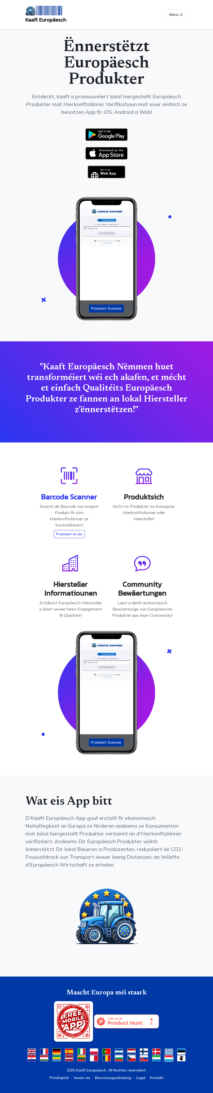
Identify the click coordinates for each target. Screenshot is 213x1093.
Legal (140, 1077)
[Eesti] (181, 1051)
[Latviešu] (69, 1057)
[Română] (106, 1057)
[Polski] (94, 1051)
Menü (174, 14)
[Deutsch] (56, 1051)
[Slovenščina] (156, 1057)
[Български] (119, 1057)
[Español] (69, 1051)
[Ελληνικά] (169, 1051)
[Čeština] (131, 1057)
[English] (32, 1051)
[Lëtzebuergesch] (169, 1057)
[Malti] (94, 1057)
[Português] (106, 1051)
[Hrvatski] (32, 1057)
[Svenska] (119, 1051)
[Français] (44, 1051)
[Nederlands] (131, 1051)
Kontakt (157, 1077)
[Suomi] (144, 1051)
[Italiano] (81, 1051)
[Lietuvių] (81, 1057)
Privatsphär (59, 1077)
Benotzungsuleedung (113, 1077)
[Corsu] (181, 1057)
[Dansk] (156, 1051)
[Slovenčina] (144, 1057)
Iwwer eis (82, 1077)
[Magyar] (44, 1057)
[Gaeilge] (56, 1057)
